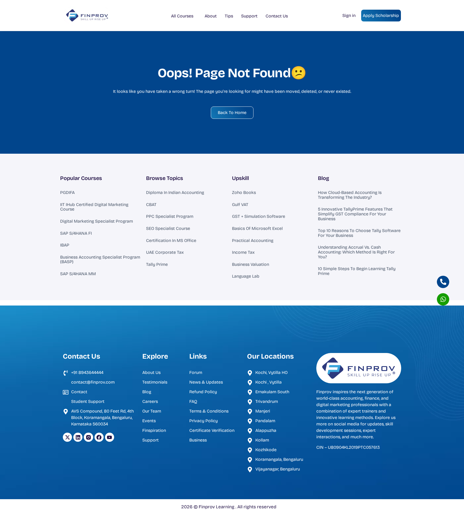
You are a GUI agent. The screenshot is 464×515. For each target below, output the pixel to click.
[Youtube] (109, 437)
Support (249, 16)
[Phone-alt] (443, 282)
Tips (229, 16)
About (211, 16)
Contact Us (277, 16)
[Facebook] (99, 437)
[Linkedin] (77, 437)
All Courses (182, 16)
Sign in (349, 15)
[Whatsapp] (443, 299)
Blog (323, 178)
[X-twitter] (67, 437)
